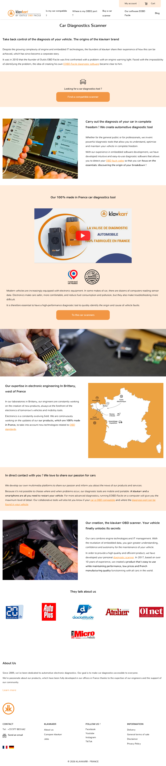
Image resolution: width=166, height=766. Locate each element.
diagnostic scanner (123, 557)
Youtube (90, 733)
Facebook (90, 729)
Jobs (46, 739)
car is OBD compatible (102, 500)
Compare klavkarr (53, 734)
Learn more (9, 690)
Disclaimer (132, 739)
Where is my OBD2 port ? (84, 13)
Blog (157, 13)
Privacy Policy (134, 744)
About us (48, 730)
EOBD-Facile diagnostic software (81, 64)
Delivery (131, 730)
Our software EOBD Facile (135, 13)
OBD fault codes (115, 161)
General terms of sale (138, 734)
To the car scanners (83, 315)
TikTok (89, 741)
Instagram (91, 737)
